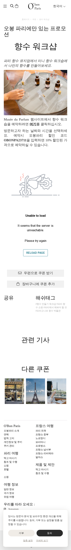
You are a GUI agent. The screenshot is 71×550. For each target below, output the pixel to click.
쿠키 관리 (9, 445)
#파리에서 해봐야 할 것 (55, 307)
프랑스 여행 (45, 426)
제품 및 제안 (45, 464)
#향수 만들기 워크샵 (46, 304)
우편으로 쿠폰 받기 (38, 273)
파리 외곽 (41, 430)
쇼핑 (6, 465)
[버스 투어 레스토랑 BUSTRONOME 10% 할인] (56, 391)
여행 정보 (11, 484)
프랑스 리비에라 (44, 453)
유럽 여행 (9, 496)
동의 (49, 533)
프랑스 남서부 (43, 449)
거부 (21, 533)
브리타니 (40, 442)
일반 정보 (9, 489)
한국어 (58, 6)
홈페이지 (25, 19)
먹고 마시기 (10, 458)
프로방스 (40, 445)
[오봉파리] (34, 6)
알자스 (39, 457)
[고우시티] (35, 391)
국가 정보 (9, 493)
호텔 (6, 469)
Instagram (14, 509)
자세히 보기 (42, 540)
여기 (33, 124)
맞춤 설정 (28, 540)
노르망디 (40, 438)
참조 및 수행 (10, 461)
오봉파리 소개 (11, 430)
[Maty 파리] (14, 391)
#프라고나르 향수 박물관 (48, 310)
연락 (6, 434)
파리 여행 (11, 453)
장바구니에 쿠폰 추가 (38, 284)
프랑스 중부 (42, 434)
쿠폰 (34, 19)
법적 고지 (9, 438)
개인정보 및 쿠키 (13, 442)
